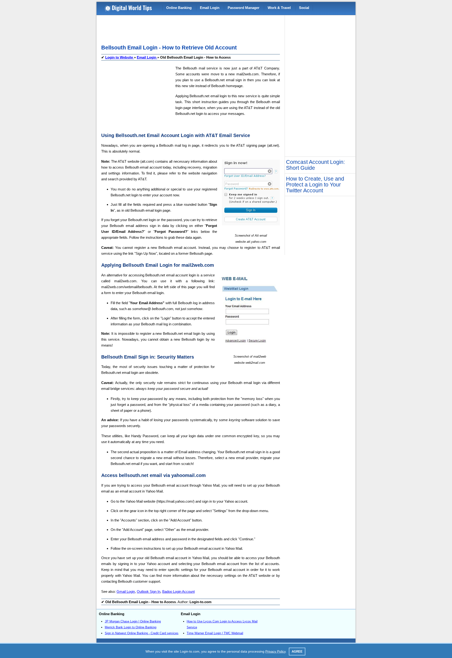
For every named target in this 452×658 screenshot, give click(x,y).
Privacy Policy (275, 651)
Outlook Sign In (148, 591)
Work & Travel (279, 8)
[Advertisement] (187, 28)
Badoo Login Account (178, 591)
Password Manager (243, 8)
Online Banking (179, 8)
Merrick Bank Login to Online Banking (130, 627)
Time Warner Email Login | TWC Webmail (215, 633)
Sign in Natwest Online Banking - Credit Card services (141, 633)
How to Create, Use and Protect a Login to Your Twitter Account (315, 185)
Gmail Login (126, 591)
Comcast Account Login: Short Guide (315, 165)
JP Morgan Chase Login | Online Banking (133, 621)
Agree (297, 651)
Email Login (209, 8)
